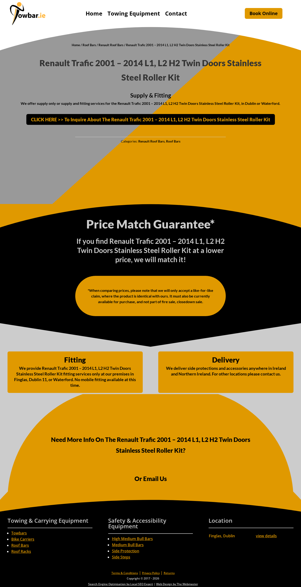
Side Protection (125, 551)
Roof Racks (21, 551)
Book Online (264, 13)
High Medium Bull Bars (132, 538)
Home (94, 13)
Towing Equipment (133, 13)
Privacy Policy (151, 573)
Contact (176, 13)
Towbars (19, 533)
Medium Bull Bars (128, 544)
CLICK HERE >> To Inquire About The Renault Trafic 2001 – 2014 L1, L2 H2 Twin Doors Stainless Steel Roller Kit (150, 119)
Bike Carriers (22, 539)
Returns (169, 573)
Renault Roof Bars (111, 45)
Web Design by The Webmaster (177, 584)
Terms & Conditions (124, 573)
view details (266, 535)
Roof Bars (89, 45)
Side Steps (121, 557)
